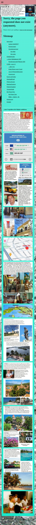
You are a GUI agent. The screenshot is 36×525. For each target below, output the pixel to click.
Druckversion (7, 518)
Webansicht (30, 520)
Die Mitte (13, 51)
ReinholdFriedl (11, 79)
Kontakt (9, 102)
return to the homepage (26, 30)
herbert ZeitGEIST (14, 44)
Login (32, 518)
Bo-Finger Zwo (13, 94)
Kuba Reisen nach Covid (15, 69)
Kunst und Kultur (11, 76)
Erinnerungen (12, 46)
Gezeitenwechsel (13, 49)
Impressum (12, 74)
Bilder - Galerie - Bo (14, 97)
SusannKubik (10, 89)
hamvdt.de (10, 41)
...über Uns (12, 66)
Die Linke (13, 54)
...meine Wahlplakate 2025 (14, 59)
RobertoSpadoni (11, 87)
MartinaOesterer (11, 84)
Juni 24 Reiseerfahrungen (16, 71)
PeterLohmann (11, 82)
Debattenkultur (11, 56)
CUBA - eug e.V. (11, 64)
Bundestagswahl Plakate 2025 (17, 61)
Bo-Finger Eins (11, 92)
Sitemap (14, 518)
